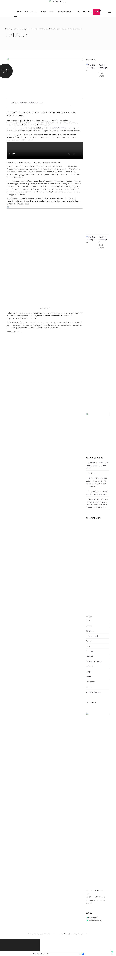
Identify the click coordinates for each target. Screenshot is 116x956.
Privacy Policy (92, 917)
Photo (88, 676)
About (77, 11)
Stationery (90, 682)
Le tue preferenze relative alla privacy (65, 953)
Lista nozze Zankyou (94, 661)
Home (19, 11)
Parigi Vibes (93, 473)
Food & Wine (91, 651)
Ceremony (90, 631)
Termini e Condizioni (94, 920)
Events (20, 102)
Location (89, 666)
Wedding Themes (64, 11)
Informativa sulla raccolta (40, 953)
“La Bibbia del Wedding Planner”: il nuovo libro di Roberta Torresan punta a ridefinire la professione (97, 503)
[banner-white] (97, 431)
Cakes (88, 626)
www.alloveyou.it (60, 128)
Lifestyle (89, 656)
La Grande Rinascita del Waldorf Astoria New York (97, 492)
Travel (51, 11)
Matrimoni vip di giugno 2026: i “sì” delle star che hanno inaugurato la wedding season (97, 482)
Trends (43, 11)
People (27, 102)
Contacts (87, 11)
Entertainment (92, 636)
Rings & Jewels (36, 102)
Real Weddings (30, 11)
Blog (24, 29)
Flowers (89, 646)
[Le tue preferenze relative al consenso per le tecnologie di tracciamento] (112, 952)
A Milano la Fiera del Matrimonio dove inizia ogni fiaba (97, 465)
